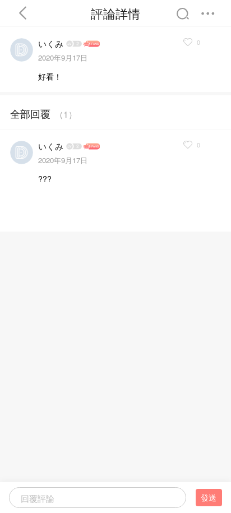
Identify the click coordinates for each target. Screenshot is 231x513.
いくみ (50, 43)
